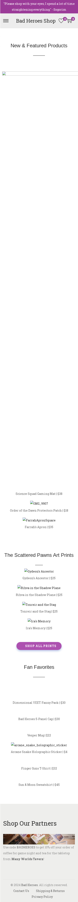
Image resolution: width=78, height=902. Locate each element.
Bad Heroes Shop (36, 20)
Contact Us (21, 891)
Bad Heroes (29, 885)
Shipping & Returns (50, 891)
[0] (61, 20)
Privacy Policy (42, 897)
